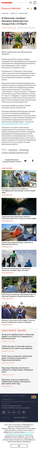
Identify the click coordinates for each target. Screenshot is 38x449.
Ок (19, 446)
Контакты (14, 395)
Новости (14, 13)
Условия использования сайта (11, 406)
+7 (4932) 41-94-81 (22, 2)
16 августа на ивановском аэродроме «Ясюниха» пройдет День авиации (16, 269)
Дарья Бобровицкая (26, 28)
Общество (23, 13)
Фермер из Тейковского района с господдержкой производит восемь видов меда (18, 190)
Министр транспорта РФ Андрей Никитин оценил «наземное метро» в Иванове (18, 321)
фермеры (24, 149)
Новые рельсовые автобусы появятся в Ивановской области (17, 243)
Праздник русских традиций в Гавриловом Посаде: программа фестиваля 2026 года (16, 382)
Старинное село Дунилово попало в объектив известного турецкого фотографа (19, 217)
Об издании (5, 395)
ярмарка (13, 149)
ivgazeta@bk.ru (19, 421)
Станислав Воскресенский (15, 152)
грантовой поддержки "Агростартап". (16, 124)
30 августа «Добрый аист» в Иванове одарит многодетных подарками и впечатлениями (18, 337)
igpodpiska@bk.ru (20, 417)
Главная (5, 13)
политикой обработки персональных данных (20, 433)
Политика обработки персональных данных (16, 408)
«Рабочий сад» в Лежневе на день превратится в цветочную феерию (17, 347)
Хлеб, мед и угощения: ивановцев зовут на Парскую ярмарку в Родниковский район (19, 295)
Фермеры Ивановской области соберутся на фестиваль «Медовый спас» (17, 370)
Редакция (22, 395)
